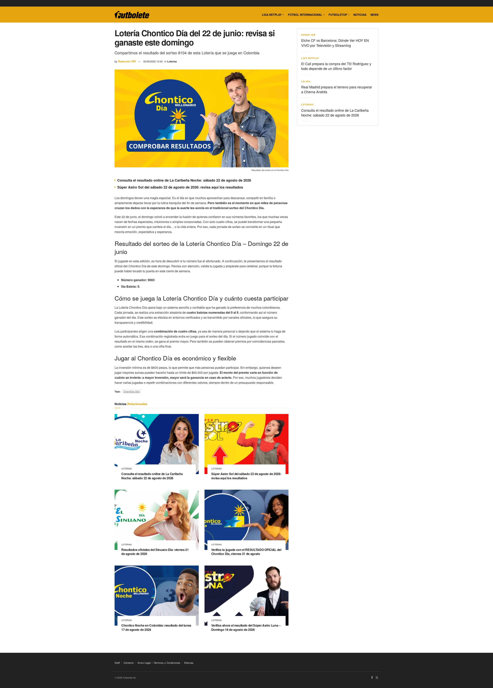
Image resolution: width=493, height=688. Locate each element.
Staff (117, 663)
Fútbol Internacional (305, 15)
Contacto (129, 663)
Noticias (359, 15)
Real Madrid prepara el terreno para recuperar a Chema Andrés (336, 89)
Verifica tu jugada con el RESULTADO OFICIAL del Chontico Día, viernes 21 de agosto (246, 551)
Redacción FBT (127, 61)
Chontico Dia (132, 391)
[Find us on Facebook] (372, 678)
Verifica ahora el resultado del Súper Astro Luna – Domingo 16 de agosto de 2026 (246, 627)
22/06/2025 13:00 (153, 61)
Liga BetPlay (310, 58)
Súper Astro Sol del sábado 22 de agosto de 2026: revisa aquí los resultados (180, 187)
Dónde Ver (308, 34)
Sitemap (188, 663)
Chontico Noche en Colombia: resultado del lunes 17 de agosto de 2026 (156, 627)
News (374, 15)
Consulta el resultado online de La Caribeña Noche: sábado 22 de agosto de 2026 (184, 180)
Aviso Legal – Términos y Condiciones (159, 663)
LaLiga (305, 81)
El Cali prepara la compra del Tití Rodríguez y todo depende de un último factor (336, 66)
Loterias (172, 61)
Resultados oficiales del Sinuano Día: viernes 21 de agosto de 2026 (155, 551)
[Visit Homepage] (132, 14)
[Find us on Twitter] (376, 678)
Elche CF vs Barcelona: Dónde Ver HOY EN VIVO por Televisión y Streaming (335, 43)
